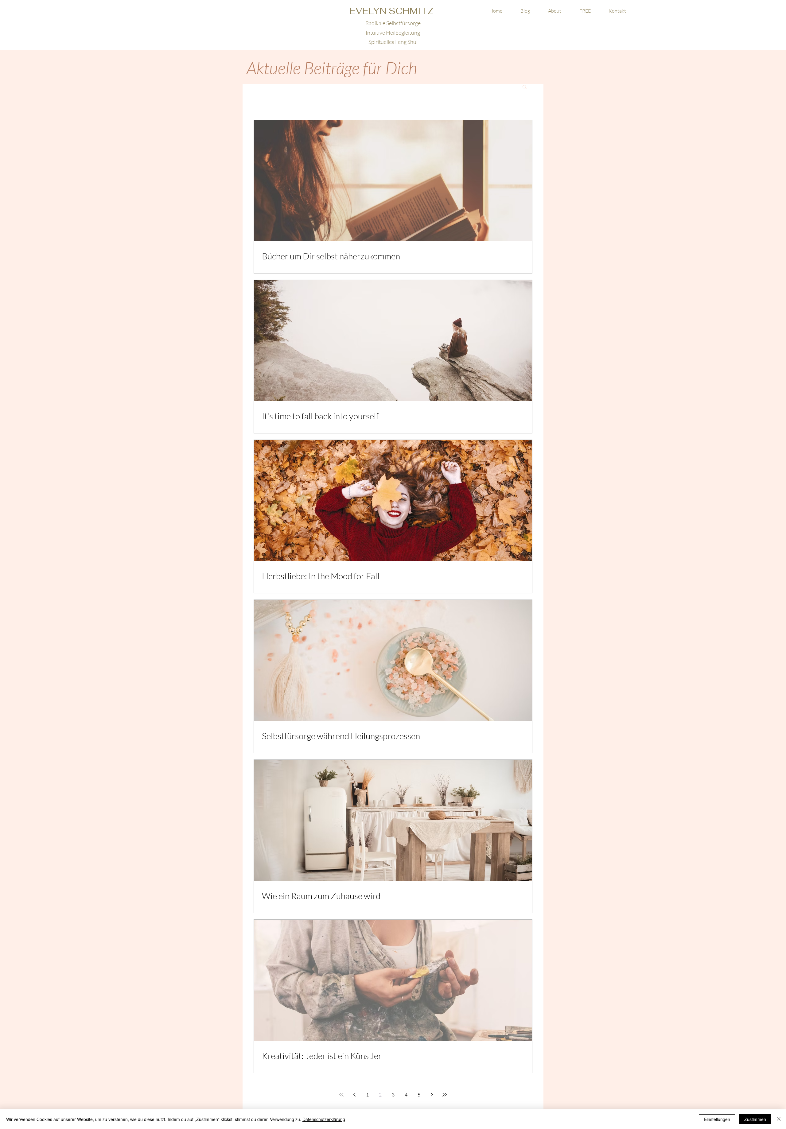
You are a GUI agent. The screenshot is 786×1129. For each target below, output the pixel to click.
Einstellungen (717, 1119)
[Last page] (444, 1094)
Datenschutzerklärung (323, 1119)
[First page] (341, 1094)
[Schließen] (778, 1119)
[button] (585, 11)
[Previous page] (354, 1094)
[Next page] (431, 1094)
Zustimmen (755, 1119)
